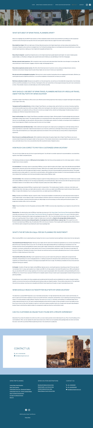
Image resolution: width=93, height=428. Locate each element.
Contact (81, 4)
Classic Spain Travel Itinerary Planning (61, 212)
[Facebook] (90, 5)
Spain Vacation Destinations (62, 4)
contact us (49, 299)
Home (33, 4)
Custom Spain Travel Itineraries (16, 385)
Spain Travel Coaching (14, 387)
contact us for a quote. (64, 214)
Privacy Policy (27, 417)
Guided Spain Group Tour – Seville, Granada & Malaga (21, 391)
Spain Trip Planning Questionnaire (17, 393)
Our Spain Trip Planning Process (16, 395)
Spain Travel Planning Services (44, 4)
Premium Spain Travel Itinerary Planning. (37, 214)
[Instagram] (87, 5)
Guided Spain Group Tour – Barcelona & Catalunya (20, 389)
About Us (74, 4)
